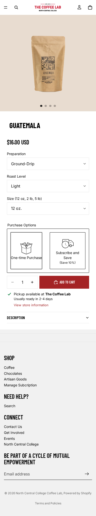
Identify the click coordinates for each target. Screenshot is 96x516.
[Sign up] (87, 474)
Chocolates (13, 373)
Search (9, 406)
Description (16, 317)
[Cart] (90, 7)
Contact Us (13, 427)
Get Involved (14, 432)
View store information (31, 305)
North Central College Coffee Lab (39, 493)
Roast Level (16, 176)
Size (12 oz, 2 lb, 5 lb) (24, 198)
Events (9, 438)
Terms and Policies (48, 503)
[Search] (16, 7)
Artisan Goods (15, 379)
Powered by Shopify (78, 493)
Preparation (16, 154)
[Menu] (5, 7)
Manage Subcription (20, 385)
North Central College (21, 444)
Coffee (9, 367)
